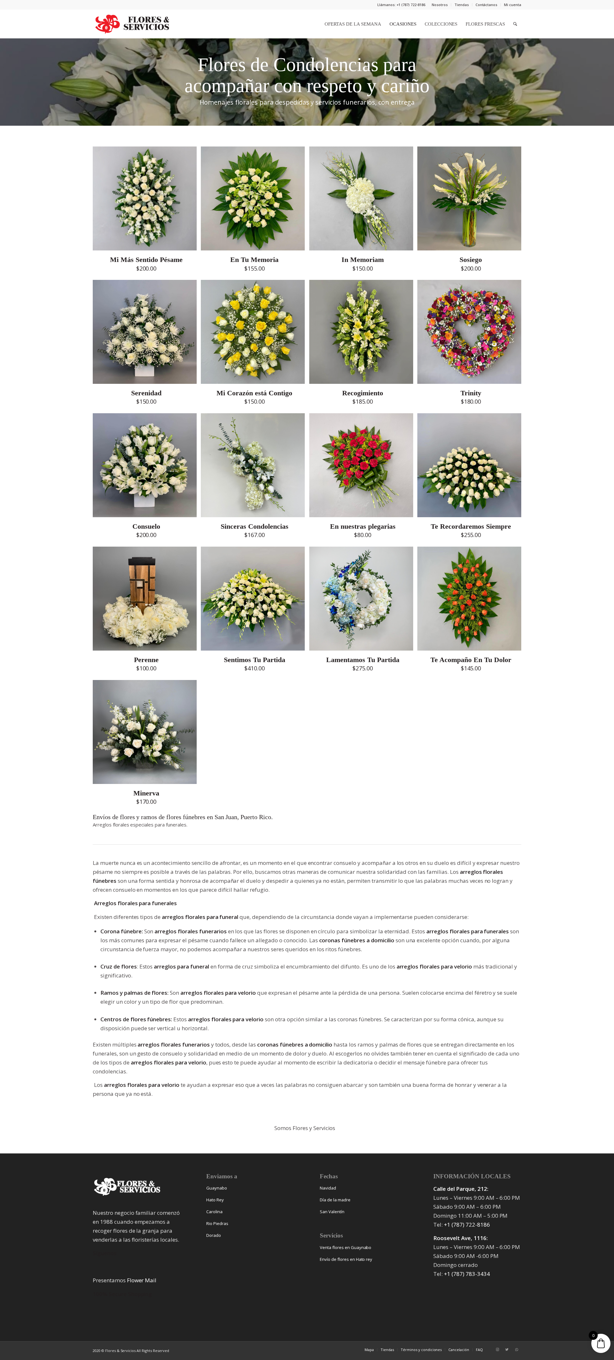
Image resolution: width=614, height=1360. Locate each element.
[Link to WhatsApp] (516, 1349)
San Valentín (332, 1211)
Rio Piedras (217, 1223)
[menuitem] (440, 4)
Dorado (213, 1235)
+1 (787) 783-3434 (467, 1273)
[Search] (515, 24)
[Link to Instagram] (497, 1349)
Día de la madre (335, 1200)
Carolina (214, 1211)
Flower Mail (142, 1280)
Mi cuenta (512, 4)
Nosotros (440, 4)
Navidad (328, 1188)
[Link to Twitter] (507, 1349)
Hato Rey (215, 1200)
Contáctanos (487, 4)
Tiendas (461, 4)
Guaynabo (216, 1188)
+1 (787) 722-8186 (467, 1224)
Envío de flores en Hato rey (346, 1259)
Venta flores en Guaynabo (345, 1247)
